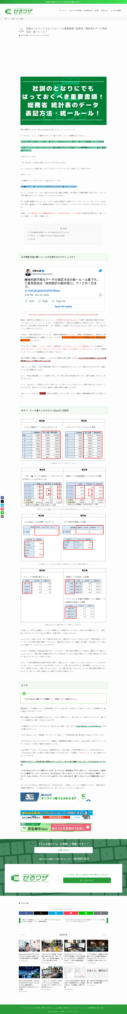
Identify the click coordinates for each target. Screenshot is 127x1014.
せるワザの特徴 (35, 1008)
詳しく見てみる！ (87, 880)
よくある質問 (57, 1008)
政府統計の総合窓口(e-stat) (67, 320)
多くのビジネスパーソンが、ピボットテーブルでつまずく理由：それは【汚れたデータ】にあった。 (57, 349)
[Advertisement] (63, 56)
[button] (26, 913)
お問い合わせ (67, 1008)
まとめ (32, 239)
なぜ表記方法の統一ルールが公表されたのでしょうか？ (50, 232)
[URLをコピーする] (101, 913)
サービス (26, 1008)
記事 (43, 1008)
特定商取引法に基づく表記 (95, 1008)
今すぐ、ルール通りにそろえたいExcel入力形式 (47, 236)
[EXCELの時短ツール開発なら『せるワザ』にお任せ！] (19, 12)
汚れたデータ (84, 753)
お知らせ (48, 1008)
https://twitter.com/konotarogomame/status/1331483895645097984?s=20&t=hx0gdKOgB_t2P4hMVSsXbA (63, 314)
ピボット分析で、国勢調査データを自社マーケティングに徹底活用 (65, 346)
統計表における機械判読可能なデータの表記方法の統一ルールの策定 (56, 213)
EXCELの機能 (24, 35)
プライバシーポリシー (79, 1008)
